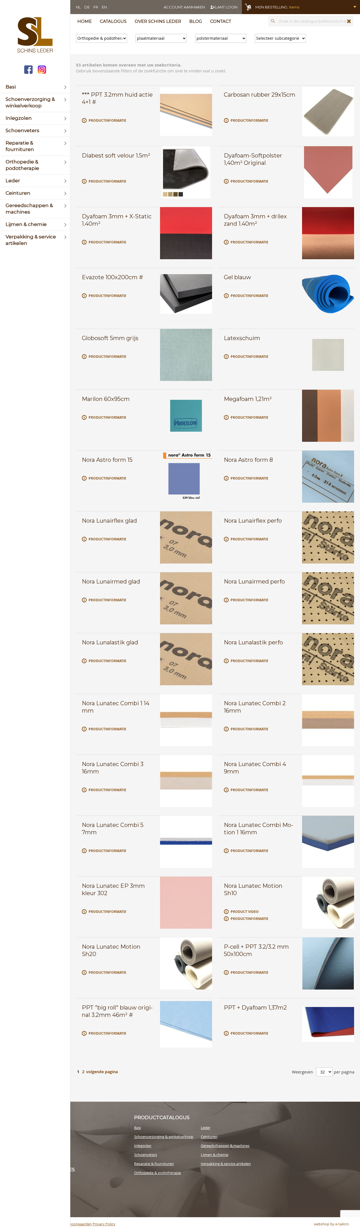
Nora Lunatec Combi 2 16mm (255, 707)
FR (95, 7)
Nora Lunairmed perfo (254, 581)
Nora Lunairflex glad (109, 520)
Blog (195, 21)
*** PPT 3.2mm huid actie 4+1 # (117, 98)
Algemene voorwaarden (72, 1223)
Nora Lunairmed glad (111, 581)
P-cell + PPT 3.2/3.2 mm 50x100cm (256, 950)
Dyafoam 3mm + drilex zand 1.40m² (255, 220)
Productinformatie (107, 120)
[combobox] (311, 21)
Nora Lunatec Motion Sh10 (253, 889)
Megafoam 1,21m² (248, 399)
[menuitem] (35, 87)
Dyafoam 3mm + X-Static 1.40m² (117, 220)
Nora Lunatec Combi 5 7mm (112, 829)
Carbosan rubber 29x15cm (259, 94)
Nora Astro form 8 (248, 459)
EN (104, 7)
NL (78, 7)
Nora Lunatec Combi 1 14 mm (115, 707)
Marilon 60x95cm (106, 399)
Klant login (225, 7)
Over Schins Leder (158, 21)
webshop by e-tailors (331, 1223)
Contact (220, 21)
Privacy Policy (104, 1223)
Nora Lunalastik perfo (253, 642)
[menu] (35, 165)
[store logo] (35, 35)
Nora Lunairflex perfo (253, 520)
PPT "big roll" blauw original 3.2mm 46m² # (117, 1011)
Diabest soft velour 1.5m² (116, 155)
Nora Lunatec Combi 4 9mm (255, 768)
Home (84, 21)
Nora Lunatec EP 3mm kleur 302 (113, 889)
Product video (245, 911)
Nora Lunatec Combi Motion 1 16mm (258, 829)
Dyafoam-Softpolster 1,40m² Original (253, 159)
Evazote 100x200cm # (112, 277)
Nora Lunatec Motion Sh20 (111, 950)
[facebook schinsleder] (28, 70)
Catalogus (113, 21)
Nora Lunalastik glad (110, 642)
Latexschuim (242, 338)
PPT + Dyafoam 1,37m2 (255, 1007)
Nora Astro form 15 (107, 459)
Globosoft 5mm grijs (110, 338)
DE (87, 7)
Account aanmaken (184, 7)
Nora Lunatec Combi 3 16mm (112, 768)
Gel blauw (237, 277)
